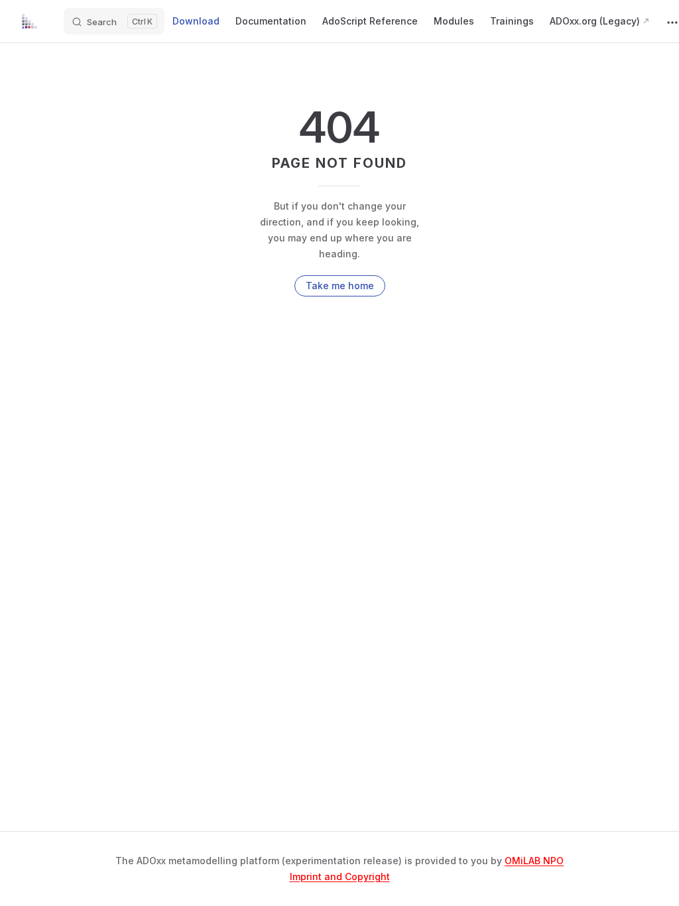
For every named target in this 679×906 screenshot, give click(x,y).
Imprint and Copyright (340, 876)
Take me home (340, 285)
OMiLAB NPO (534, 860)
